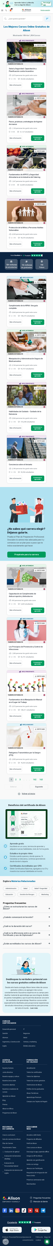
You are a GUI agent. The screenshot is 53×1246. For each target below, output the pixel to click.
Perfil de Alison (32, 1143)
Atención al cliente (40, 1202)
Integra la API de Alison (34, 1156)
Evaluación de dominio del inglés (13, 1171)
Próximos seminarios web (35, 1180)
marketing (45, 894)
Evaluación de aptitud (12, 1152)
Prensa (4, 1104)
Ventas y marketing (30, 1042)
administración (11, 888)
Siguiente (39, 787)
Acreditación (31, 1068)
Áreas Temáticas (32, 1093)
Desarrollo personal (9, 1029)
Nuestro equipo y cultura (10, 1076)
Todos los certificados (34, 1072)
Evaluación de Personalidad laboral (11, 1164)
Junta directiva (7, 1072)
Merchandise (31, 1184)
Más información (15, 85)
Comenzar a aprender (37, 85)
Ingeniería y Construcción (11, 1042)
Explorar (2, 10)
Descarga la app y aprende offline (38, 1152)
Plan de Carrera (7, 1143)
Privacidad (12, 1237)
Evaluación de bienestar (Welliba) (12, 1157)
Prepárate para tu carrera (26, 554)
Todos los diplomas (33, 1076)
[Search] (4, 8)
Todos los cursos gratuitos (36, 1081)
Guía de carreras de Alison (11, 1139)
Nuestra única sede (9, 1081)
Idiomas (5, 1037)
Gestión (5, 1033)
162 (34, 779)
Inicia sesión (45, 10)
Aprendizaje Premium (34, 1097)
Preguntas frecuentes (42, 1198)
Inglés (4, 1046)
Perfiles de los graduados (35, 1089)
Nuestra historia (7, 1068)
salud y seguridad (40, 888)
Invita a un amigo (32, 1164)
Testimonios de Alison (34, 1085)
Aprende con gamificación (35, 1160)
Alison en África (7, 1109)
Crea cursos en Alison (34, 1147)
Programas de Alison (9, 1113)
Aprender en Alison (8, 1096)
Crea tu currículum (8, 1135)
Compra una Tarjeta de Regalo (37, 1101)
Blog (4, 1100)
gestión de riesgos (27, 894)
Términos (19, 1237)
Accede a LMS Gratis (34, 1135)
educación (9, 894)
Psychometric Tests (9, 1147)
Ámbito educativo (29, 1046)
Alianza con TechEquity (35, 1168)
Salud (25, 1037)
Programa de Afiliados (34, 1139)
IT (24, 1029)
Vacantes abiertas (8, 1085)
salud (25, 888)
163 (41, 779)
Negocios (26, 1033)
